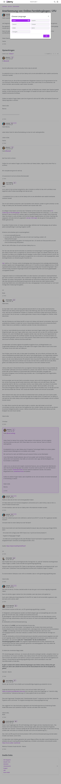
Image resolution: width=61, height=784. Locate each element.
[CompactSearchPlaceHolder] (54, 1)
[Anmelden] (57, 1)
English (14, 20)
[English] (10, 2)
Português (14, 31)
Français (34, 24)
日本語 (14, 28)
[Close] (48, 16)
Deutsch (14, 24)
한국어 (33, 28)
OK (46, 36)
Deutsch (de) (33, 1)
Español (33, 20)
